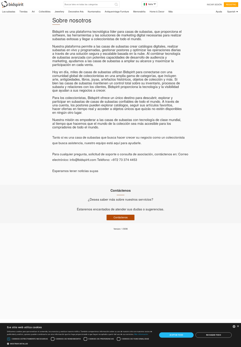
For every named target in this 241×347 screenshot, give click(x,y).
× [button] (238, 326)
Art (33, 11)
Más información (141, 334)
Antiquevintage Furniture (117, 11)
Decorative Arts (76, 11)
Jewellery (59, 11)
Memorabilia (139, 11)
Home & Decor (157, 11)
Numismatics (94, 11)
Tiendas (23, 11)
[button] (80, 343)
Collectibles (44, 11)
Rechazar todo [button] (213, 335)
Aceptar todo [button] (176, 335)
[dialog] (120, 335)
